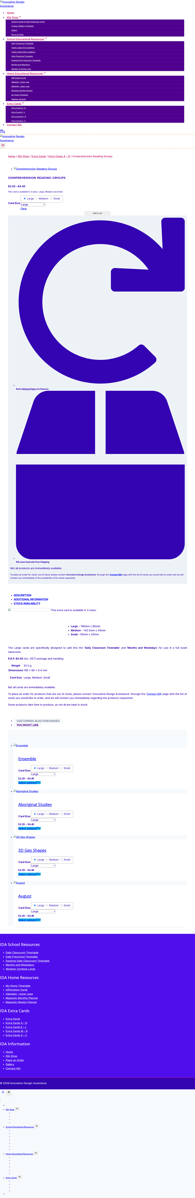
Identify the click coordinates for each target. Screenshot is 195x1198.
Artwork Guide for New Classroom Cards (28, 22)
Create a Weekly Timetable (22, 26)
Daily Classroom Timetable (22, 43)
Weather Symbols (18, 99)
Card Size (14, 203)
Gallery (14, 30)
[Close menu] (0, 1099)
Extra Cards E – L (18, 112)
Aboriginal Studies (35, 804)
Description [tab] (22, 595)
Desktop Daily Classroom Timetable (26, 60)
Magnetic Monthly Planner (22, 91)
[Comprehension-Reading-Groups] (35, 168)
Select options (27, 782)
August (24, 896)
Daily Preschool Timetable (22, 56)
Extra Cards (13, 1018)
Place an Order (17, 35)
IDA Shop (11, 1056)
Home (10, 12)
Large (30, 198)
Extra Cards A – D (18, 108)
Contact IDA (14, 124)
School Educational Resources (20, 1127)
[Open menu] (3, 145)
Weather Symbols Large (21, 69)
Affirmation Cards (18, 78)
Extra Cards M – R (18, 116)
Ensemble (27, 758)
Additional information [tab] (31, 599)
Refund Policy (29, 389)
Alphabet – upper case (20, 86)
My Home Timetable (19, 95)
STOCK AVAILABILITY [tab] (27, 603)
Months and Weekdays (20, 65)
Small (56, 198)
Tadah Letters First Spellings (22, 48)
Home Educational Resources (19, 1154)
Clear (23, 208)
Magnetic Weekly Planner (21, 1002)
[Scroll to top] (3, 1093)
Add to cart (97, 213)
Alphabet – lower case (20, 82)
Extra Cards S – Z (18, 121)
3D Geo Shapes (32, 850)
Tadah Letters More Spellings (23, 52)
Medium (43, 198)
